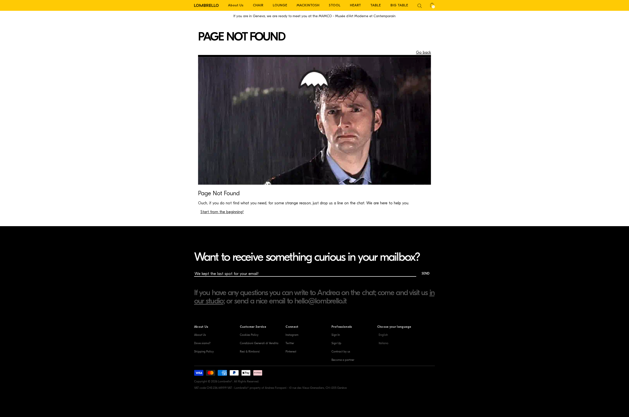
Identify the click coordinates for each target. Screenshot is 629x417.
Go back (423, 52)
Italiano (383, 343)
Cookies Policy (249, 335)
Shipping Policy (204, 351)
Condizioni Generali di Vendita (259, 343)
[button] (419, 5)
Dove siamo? (202, 343)
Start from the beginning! (222, 212)
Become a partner (342, 360)
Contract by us (340, 351)
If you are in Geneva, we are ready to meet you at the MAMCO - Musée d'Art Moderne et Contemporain (314, 16)
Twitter (290, 343)
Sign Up (336, 343)
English (383, 335)
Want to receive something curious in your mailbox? (307, 257)
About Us (200, 335)
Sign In (335, 335)
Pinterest (291, 351)
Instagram (292, 335)
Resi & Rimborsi (250, 351)
